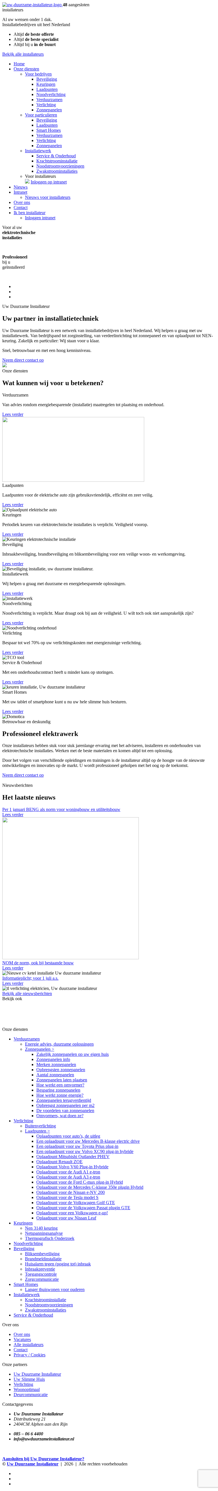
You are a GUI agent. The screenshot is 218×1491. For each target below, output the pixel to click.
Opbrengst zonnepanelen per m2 (65, 1105)
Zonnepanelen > (39, 1049)
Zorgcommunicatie (42, 1279)
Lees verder (12, 414)
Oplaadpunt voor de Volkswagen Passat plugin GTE (83, 1207)
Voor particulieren (41, 114)
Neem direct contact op (23, 360)
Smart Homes (48, 130)
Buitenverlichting (40, 1125)
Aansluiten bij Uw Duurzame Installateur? (43, 1458)
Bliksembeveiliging (42, 1253)
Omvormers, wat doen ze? (59, 1115)
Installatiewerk (38, 150)
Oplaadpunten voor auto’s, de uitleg (68, 1136)
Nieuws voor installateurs (47, 197)
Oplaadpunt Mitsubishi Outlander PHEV (73, 1156)
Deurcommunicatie (31, 1394)
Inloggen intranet (40, 217)
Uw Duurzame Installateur (37, 1374)
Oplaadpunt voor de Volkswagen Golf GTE (75, 1202)
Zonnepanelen (49, 109)
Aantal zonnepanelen (55, 1074)
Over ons (22, 202)
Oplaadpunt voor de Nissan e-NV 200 (70, 1192)
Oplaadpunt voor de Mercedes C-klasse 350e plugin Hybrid (89, 1187)
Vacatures (22, 1339)
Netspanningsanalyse (44, 1233)
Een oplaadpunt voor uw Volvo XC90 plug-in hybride (84, 1151)
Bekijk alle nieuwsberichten (27, 993)
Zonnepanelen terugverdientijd (63, 1100)
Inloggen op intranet (49, 182)
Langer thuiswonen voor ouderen (55, 1289)
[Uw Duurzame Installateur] (32, 4)
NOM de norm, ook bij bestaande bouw (38, 962)
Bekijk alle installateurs (23, 54)
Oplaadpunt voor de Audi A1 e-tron (68, 1171)
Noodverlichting (51, 94)
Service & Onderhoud (56, 155)
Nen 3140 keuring (41, 1228)
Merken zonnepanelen (56, 1064)
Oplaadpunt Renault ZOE (59, 1161)
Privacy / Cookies (29, 1354)
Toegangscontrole (41, 1274)
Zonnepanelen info (53, 1059)
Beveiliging (46, 79)
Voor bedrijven (38, 74)
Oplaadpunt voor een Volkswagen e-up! (72, 1212)
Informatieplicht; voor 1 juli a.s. (30, 978)
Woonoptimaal (27, 1389)
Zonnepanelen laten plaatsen (61, 1079)
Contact (21, 207)
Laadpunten (47, 89)
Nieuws (21, 187)
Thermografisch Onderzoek (49, 1238)
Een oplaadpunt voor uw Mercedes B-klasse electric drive (88, 1141)
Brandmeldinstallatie (43, 1258)
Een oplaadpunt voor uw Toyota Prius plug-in (77, 1146)
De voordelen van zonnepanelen (65, 1110)
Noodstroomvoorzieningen (60, 166)
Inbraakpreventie (40, 1269)
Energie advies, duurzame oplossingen (59, 1044)
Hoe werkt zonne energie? (59, 1095)
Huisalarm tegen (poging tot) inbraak (58, 1263)
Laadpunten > (37, 1131)
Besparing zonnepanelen (58, 1090)
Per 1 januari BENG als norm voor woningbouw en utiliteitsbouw (61, 809)
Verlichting (46, 104)
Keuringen (45, 84)
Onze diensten (26, 68)
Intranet (20, 192)
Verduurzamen (49, 99)
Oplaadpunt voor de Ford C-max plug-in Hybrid (79, 1182)
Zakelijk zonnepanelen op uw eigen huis (72, 1054)
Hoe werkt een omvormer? (60, 1085)
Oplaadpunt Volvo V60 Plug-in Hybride (72, 1166)
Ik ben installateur (29, 212)
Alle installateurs (28, 1344)
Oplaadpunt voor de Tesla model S (67, 1197)
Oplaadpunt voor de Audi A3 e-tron (68, 1177)
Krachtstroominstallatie (56, 161)
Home (19, 63)
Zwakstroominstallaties (56, 171)
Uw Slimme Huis (29, 1379)
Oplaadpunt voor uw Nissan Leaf (66, 1217)
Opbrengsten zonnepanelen (60, 1069)
